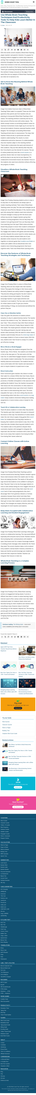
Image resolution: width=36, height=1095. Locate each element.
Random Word (4, 865)
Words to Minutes (5, 849)
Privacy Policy (4, 1049)
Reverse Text (4, 940)
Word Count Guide (5, 1020)
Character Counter (7, 724)
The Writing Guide (18, 624)
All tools (3, 1078)
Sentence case (4, 898)
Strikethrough (4, 927)
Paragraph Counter (5, 834)
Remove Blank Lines (5, 968)
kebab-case (3, 907)
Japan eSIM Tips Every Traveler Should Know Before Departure (9, 649)
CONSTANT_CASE (5, 909)
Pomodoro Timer (5, 1008)
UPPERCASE (3, 891)
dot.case (3, 911)
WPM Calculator (4, 853)
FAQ (2, 1074)
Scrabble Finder (4, 999)
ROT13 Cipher (4, 982)
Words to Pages (6, 727)
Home (2, 5)
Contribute (3, 1045)
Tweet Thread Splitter (6, 1014)
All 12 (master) (4, 889)
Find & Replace (4, 974)
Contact (2, 1042)
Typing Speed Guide (5, 1025)
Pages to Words (4, 847)
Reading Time (6, 730)
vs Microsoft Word (5, 1059)
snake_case (3, 904)
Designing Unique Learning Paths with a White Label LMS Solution (9, 691)
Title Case (3, 896)
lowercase (3, 894)
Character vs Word (5, 1066)
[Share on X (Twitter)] (5, 49)
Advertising (3, 1047)
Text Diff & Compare (6, 976)
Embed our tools (5, 1080)
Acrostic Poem (4, 878)
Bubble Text (3, 933)
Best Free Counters (5, 1063)
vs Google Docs (4, 1061)
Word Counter (6, 721)
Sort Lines (3, 970)
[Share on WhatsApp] (8, 49)
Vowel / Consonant (5, 836)
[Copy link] (27, 49)
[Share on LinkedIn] (21, 49)
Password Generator (5, 871)
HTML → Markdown (5, 993)
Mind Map (3, 1012)
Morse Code (3, 950)
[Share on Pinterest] (18, 49)
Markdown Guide (5, 1033)
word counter (25, 152)
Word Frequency (4, 827)
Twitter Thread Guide (6, 1031)
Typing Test (3, 1010)
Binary (2, 948)
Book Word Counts (5, 1035)
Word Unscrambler (5, 1001)
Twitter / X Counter (5, 825)
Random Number (5, 869)
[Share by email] (24, 49)
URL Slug (3, 882)
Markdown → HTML (5, 991)
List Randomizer (4, 873)
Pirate (2, 954)
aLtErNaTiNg (4, 915)
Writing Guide (4, 1027)
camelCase (3, 900)
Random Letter (4, 867)
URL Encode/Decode (5, 987)
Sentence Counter (5, 829)
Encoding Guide (4, 1029)
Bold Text (3, 922)
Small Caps (3, 929)
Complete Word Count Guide (9, 733)
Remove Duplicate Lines (6, 965)
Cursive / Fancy (4, 931)
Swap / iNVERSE (4, 913)
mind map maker (28, 335)
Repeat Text (3, 876)
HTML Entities (4, 989)
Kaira (3, 25)
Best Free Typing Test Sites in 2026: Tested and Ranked (20, 751)
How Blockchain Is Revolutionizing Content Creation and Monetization (26, 691)
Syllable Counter (5, 831)
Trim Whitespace (5, 972)
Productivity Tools (11, 5)
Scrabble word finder (27, 241)
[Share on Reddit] (15, 49)
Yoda (2, 956)
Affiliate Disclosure (5, 1053)
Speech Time (4, 856)
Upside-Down (4, 938)
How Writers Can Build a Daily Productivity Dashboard (20, 745)
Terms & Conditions (5, 1051)
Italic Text (3, 924)
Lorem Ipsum (4, 863)
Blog (5, 5)
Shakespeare (4, 959)
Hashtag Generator (5, 880)
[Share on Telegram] (11, 49)
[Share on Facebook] (2, 49)
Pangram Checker (5, 838)
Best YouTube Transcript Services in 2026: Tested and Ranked (26, 674)
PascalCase (3, 902)
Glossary (3, 1076)
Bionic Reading (4, 942)
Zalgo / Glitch (4, 935)
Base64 (2, 984)
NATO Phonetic (4, 952)
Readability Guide (5, 1022)
